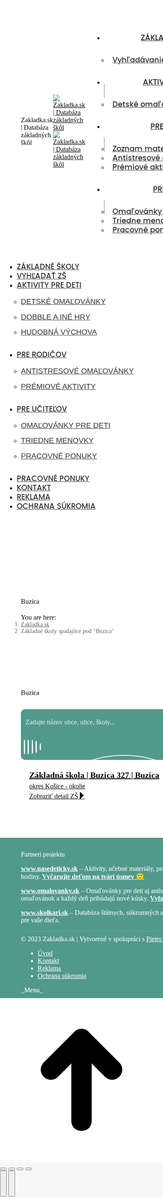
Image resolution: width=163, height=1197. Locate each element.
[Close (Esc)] (3, 1169)
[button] (69, 254)
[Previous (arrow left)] (3, 1184)
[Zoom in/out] (28, 1169)
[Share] (11, 1169)
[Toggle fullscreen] (20, 1169)
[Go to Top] (81, 1159)
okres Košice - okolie (57, 786)
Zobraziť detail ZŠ (53, 796)
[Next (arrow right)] (11, 1184)
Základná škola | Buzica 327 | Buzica (94, 775)
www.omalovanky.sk (50, 890)
